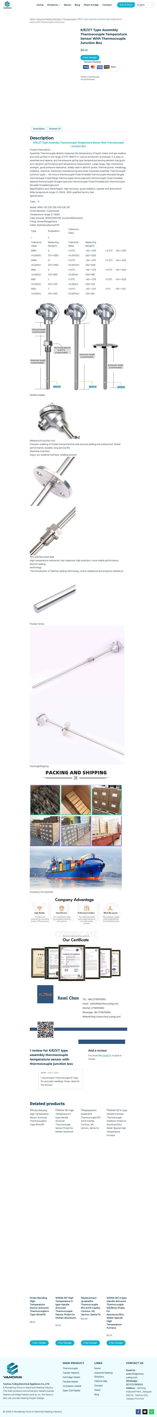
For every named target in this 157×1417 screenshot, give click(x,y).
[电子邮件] (144, 1411)
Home (40, 5)
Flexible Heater (70, 1381)
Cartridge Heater (71, 1377)
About (67, 5)
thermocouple (89, 79)
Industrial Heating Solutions (103, 1374)
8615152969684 (134, 1384)
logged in (106, 1055)
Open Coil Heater (71, 1390)
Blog (77, 5)
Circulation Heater (72, 1386)
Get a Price (126, 4)
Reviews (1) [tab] (55, 128)
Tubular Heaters (71, 1372)
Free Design (90, 57)
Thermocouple (93, 77)
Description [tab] (39, 128)
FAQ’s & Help (91, 5)
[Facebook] (138, 1411)
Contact (107, 5)
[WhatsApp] (151, 1411)
